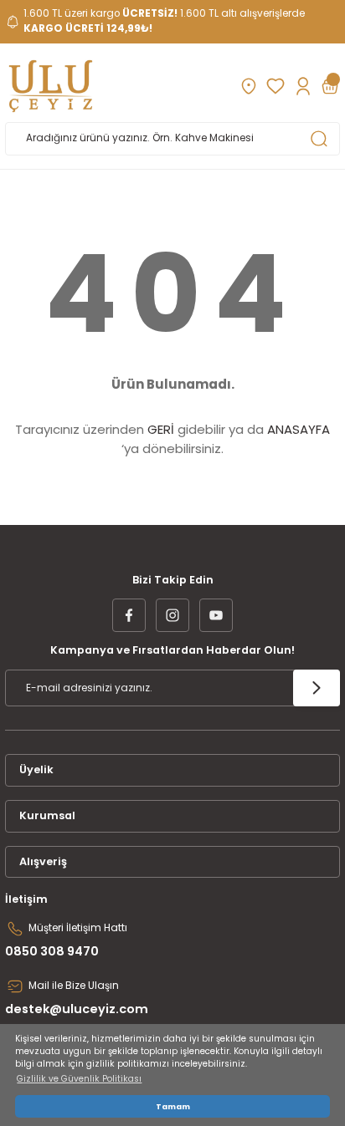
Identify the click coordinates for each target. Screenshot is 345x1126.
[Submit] (316, 688)
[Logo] (50, 86)
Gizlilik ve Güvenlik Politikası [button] (79, 1079)
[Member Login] (302, 86)
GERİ (160, 429)
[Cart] (330, 86)
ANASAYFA (298, 429)
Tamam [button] (173, 1106)
